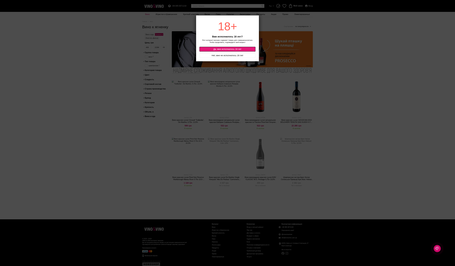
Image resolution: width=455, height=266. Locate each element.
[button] (437, 248)
